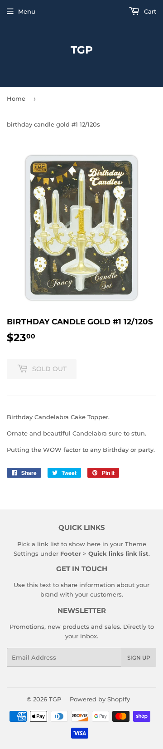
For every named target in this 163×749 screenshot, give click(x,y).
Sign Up (138, 657)
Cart (149, 11)
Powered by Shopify (100, 699)
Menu (26, 11)
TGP (82, 50)
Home (16, 98)
